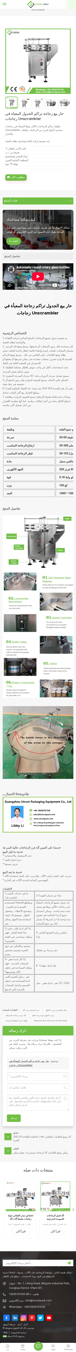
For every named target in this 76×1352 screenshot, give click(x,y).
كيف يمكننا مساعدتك (20, 219)
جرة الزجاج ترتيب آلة (31, 1010)
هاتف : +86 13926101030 (24, 1294)
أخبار (19, 1324)
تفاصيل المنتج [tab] (12, 256)
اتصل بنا (13, 241)
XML (5, 1332)
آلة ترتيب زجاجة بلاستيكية (15, 1015)
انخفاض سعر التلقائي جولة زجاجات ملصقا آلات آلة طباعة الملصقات (20, 1217)
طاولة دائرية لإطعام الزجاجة (16, 1020)
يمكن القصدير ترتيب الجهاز (56, 1010)
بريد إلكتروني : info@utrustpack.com (30, 1300)
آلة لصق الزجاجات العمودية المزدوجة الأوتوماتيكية (55, 1217)
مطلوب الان (18, 177)
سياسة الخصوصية (18, 1332)
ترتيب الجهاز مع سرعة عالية (43, 1015)
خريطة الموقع (9, 1324)
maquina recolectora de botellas (50, 1020)
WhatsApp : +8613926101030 (27, 1306)
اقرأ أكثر (21, 1231)
